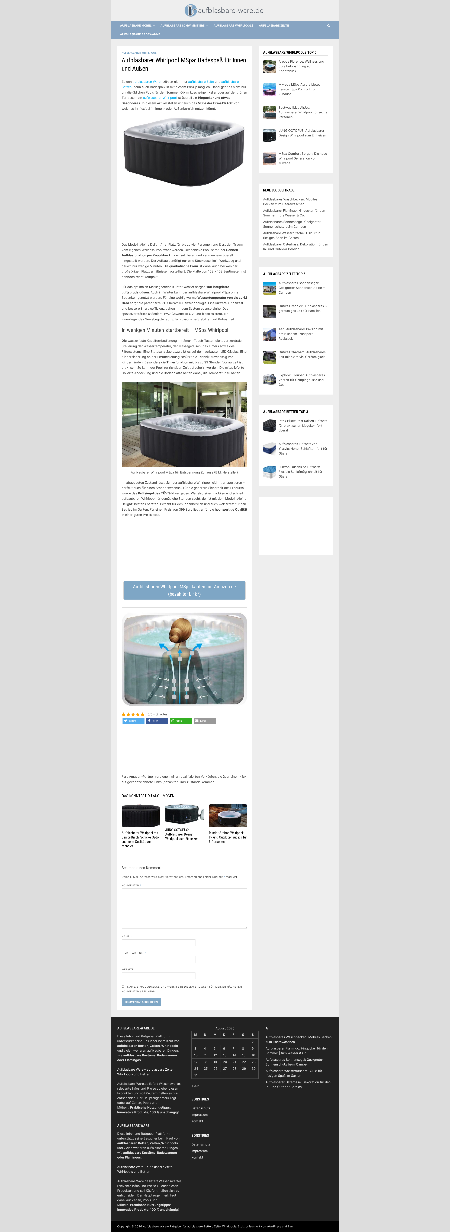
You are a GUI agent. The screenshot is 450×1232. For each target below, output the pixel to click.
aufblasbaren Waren (147, 82)
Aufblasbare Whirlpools (233, 25)
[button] (133, 721)
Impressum (199, 1114)
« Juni (195, 1086)
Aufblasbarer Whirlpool (139, 52)
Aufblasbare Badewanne (140, 34)
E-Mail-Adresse (134, 952)
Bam (291, 1226)
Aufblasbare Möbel (136, 25)
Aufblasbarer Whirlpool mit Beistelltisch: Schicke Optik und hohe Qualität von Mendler (140, 839)
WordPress (274, 1226)
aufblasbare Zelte (201, 82)
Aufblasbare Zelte (274, 25)
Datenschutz (200, 1108)
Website (128, 969)
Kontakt (197, 1121)
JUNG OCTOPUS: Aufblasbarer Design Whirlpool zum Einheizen (181, 834)
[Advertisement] (184, 217)
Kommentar (131, 885)
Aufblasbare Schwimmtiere (182, 25)
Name (127, 936)
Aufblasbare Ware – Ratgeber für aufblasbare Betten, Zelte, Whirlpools (189, 1226)
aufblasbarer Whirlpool (160, 98)
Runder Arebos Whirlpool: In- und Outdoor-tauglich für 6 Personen (228, 837)
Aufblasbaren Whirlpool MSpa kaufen (169, 587)
